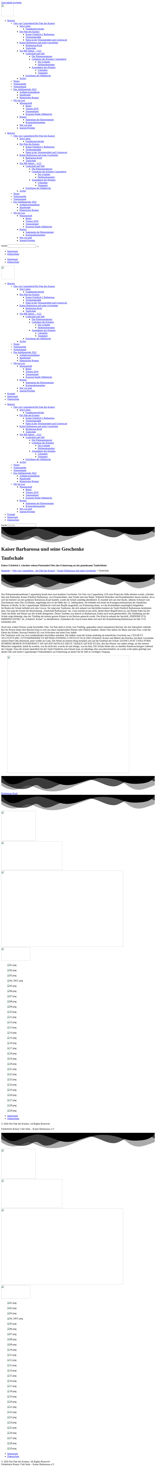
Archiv (23, 78)
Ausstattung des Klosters (43, 67)
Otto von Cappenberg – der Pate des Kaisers (33, 570)
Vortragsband (19, 86)
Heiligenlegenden (46, 64)
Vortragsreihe (19, 84)
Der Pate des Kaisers (29, 31)
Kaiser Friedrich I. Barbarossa (40, 34)
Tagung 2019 (32, 108)
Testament (43, 73)
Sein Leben (25, 26)
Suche (4, 245)
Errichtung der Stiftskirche (38, 75)
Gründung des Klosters (43, 322)
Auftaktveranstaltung (30, 92)
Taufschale (31, 48)
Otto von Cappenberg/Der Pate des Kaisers (34, 23)
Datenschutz (13, 254)
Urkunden (43, 70)
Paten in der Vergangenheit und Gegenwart (46, 40)
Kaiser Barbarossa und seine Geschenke (39, 42)
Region (23, 117)
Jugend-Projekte (27, 128)
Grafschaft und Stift (35, 53)
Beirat (28, 106)
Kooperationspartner (35, 122)
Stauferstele (25, 95)
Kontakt (11, 393)
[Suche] (38, 246)
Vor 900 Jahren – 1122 (30, 51)
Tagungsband (32, 111)
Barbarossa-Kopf (34, 45)
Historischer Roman (29, 97)
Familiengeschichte (35, 29)
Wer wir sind (26, 125)
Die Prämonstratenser (42, 56)
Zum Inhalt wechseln (11, 2)
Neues (16, 81)
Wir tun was (19, 100)
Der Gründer (44, 62)
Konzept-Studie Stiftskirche (39, 114)
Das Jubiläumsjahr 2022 (25, 89)
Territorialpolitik (33, 37)
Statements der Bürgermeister (40, 119)
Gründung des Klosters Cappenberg (49, 59)
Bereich (11, 20)
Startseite (5, 570)
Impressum (12, 251)
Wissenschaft (26, 103)
